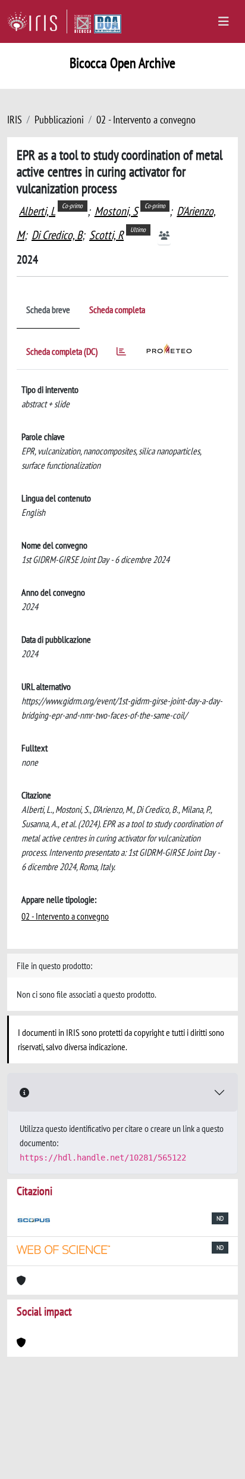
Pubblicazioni (59, 119)
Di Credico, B (57, 235)
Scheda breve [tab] (48, 309)
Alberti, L (37, 211)
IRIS (14, 119)
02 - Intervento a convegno (146, 119)
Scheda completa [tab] (117, 309)
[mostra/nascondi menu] (223, 21)
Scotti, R (106, 235)
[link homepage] (37, 21)
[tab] (121, 353)
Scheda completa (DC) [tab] (62, 351)
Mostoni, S (116, 211)
